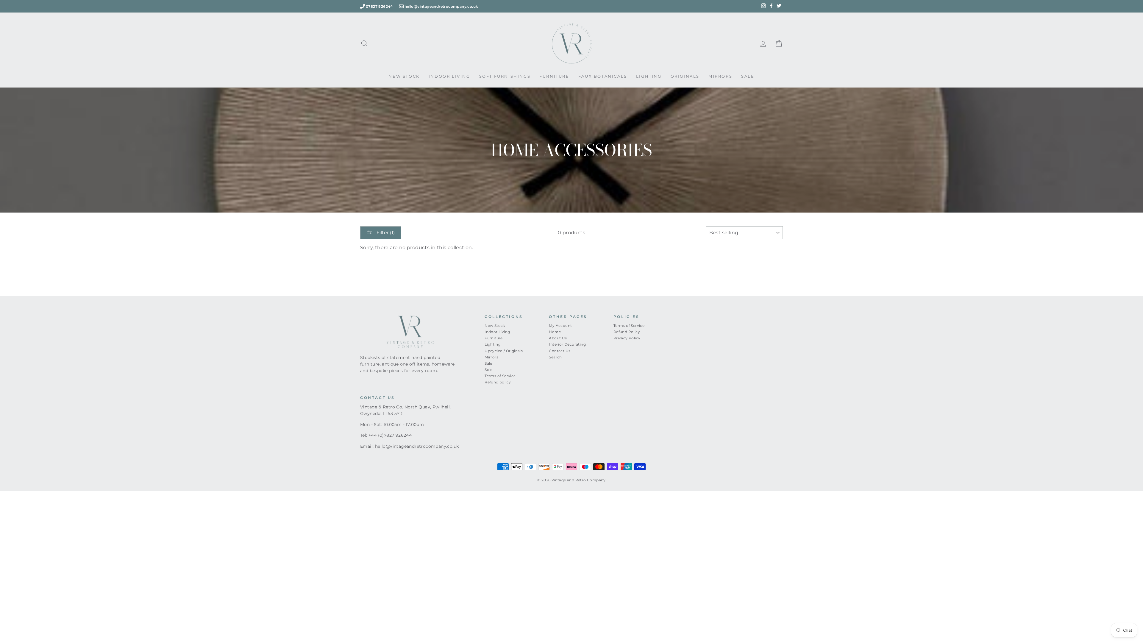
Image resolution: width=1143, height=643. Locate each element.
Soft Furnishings (505, 76)
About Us (558, 338)
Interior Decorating (567, 344)
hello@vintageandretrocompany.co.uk (441, 6)
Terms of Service (500, 376)
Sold (489, 369)
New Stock (403, 76)
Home (555, 332)
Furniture (554, 76)
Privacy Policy (627, 338)
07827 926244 (379, 6)
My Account (560, 325)
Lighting (649, 76)
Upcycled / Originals (504, 351)
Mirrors (720, 76)
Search (555, 357)
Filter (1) (385, 232)
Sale (747, 76)
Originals (685, 76)
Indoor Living (449, 76)
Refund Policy (626, 332)
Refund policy (498, 382)
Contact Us (559, 351)
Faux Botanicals (602, 76)
